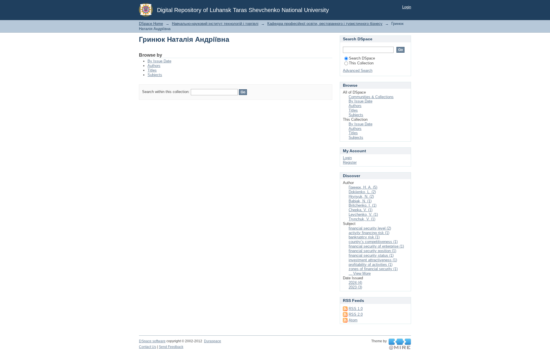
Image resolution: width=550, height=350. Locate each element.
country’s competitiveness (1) (373, 242)
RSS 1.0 (356, 309)
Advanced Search (357, 70)
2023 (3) (355, 287)
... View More (360, 273)
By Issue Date (159, 61)
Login (406, 7)
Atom (353, 320)
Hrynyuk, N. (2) (361, 196)
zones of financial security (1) (373, 269)
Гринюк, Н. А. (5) (363, 187)
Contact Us (147, 347)
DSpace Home (151, 23)
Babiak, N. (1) (360, 201)
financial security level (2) (370, 228)
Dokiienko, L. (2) (362, 192)
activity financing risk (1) (369, 233)
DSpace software (152, 341)
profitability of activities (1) (370, 264)
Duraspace (212, 341)
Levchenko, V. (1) (363, 214)
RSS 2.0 (356, 314)
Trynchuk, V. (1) (362, 219)
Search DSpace (362, 58)
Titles (152, 70)
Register (350, 162)
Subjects (155, 75)
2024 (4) (355, 282)
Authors (154, 66)
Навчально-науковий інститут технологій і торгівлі (215, 23)
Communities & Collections (371, 97)
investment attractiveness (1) (373, 260)
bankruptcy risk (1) (364, 237)
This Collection (361, 63)
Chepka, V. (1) (360, 210)
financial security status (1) (371, 255)
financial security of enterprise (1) (376, 246)
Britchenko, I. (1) (362, 205)
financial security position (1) (372, 251)
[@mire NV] (399, 344)
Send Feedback (171, 347)
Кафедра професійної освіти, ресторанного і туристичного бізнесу (324, 23)
